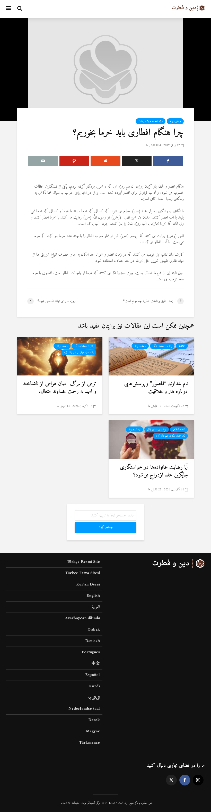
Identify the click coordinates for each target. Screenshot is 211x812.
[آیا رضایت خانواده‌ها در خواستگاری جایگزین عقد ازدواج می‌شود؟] (151, 439)
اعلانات (182, 346)
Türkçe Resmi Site (83, 562)
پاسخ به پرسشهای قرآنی (162, 346)
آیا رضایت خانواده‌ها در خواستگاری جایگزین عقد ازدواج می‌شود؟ (154, 471)
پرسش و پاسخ (175, 121)
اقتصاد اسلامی (179, 429)
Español (92, 675)
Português (91, 652)
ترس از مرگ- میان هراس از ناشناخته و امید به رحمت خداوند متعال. (59, 388)
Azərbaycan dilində (82, 618)
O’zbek (93, 629)
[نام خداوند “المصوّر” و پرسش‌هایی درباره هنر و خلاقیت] (151, 355)
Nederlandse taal (84, 708)
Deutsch (92, 640)
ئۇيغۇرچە (94, 697)
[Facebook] (184, 780)
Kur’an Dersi (88, 584)
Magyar (93, 731)
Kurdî (94, 686)
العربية (96, 607)
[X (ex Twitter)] (171, 780)
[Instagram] (198, 780)
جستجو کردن (106, 527)
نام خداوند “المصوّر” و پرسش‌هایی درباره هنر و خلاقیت (156, 388)
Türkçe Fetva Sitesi (82, 573)
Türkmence (89, 742)
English (93, 595)
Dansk (94, 720)
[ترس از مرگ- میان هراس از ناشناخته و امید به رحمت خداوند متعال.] (59, 355)
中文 (96, 663)
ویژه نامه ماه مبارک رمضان (150, 121)
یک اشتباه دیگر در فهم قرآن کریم (78, 352)
